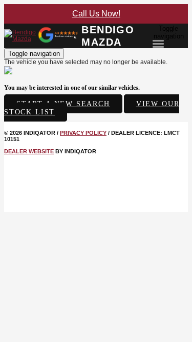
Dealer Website (29, 151)
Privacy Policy (83, 133)
